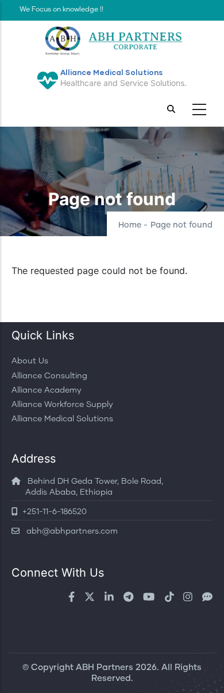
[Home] (112, 41)
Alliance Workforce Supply (62, 405)
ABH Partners (104, 667)
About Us (29, 361)
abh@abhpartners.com (69, 531)
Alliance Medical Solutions (62, 419)
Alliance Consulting (49, 376)
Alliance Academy (46, 390)
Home (129, 225)
